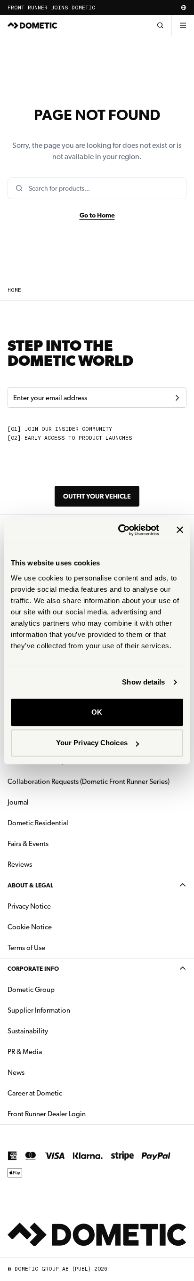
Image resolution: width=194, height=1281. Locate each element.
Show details (143, 682)
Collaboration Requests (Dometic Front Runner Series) (89, 781)
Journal (18, 802)
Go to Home (97, 215)
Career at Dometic (64, 1092)
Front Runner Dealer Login (47, 1114)
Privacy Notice (29, 906)
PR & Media (54, 1051)
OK (96, 712)
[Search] (160, 25)
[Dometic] (32, 25)
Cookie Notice (30, 927)
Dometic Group (61, 989)
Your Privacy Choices (92, 743)
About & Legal (30, 885)
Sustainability (28, 1031)
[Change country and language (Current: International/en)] (183, 7)
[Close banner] (180, 530)
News (46, 1072)
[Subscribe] (177, 397)
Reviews (20, 864)
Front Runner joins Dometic (51, 7)
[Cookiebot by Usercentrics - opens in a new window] (120, 530)
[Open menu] (182, 25)
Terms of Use (26, 947)
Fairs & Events (28, 843)
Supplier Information (39, 1010)
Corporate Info (33, 968)
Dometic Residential (68, 822)
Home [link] (14, 290)
